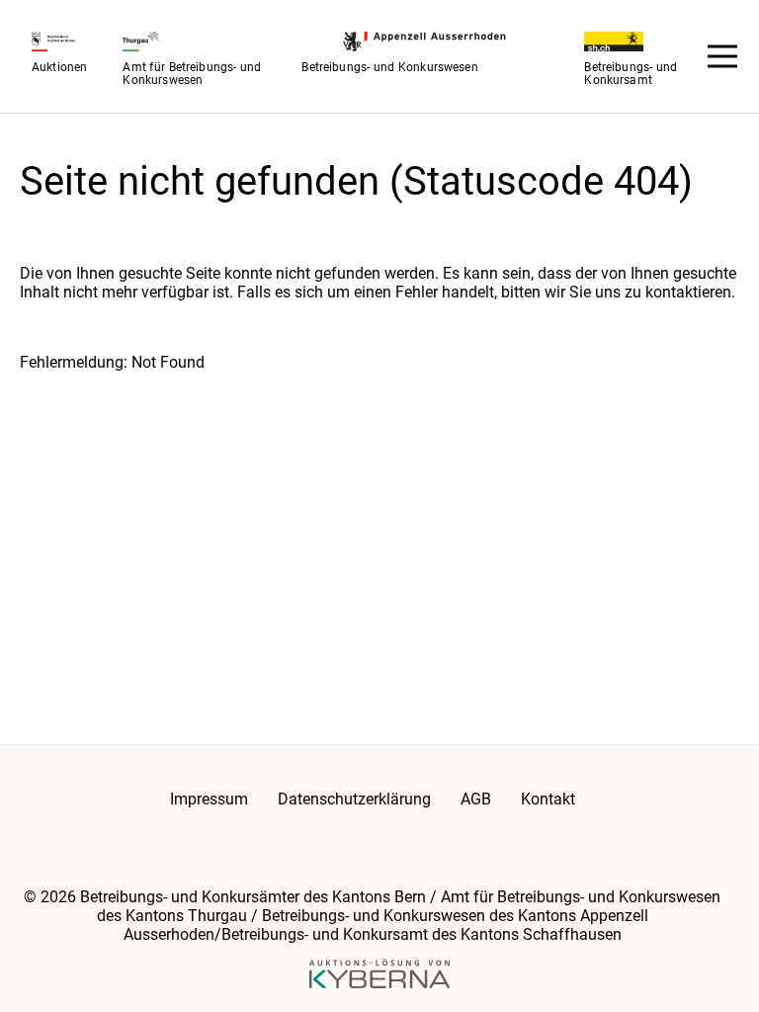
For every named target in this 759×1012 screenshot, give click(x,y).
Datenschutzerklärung (354, 799)
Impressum (209, 799)
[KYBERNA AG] (380, 975)
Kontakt (548, 799)
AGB (476, 799)
